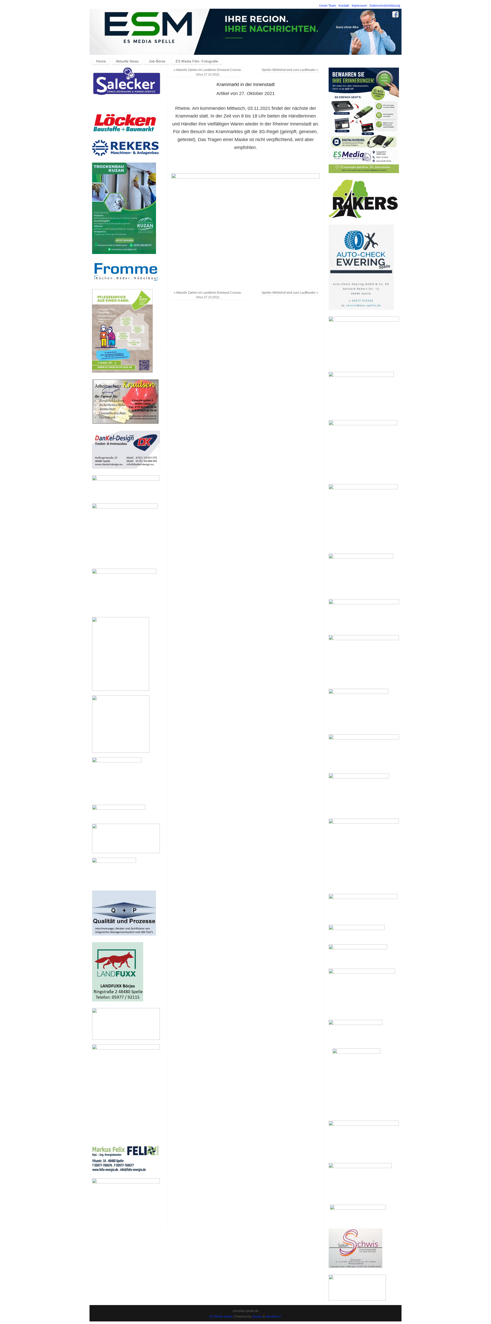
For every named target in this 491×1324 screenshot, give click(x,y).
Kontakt (344, 5)
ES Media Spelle (221, 1316)
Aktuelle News (127, 61)
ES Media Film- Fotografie (197, 61)
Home (101, 61)
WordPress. (274, 1316)
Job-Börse (157, 61)
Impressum (359, 5)
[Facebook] (395, 15)
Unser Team (327, 5)
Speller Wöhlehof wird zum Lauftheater (290, 70)
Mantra (257, 1316)
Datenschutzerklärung (385, 5)
